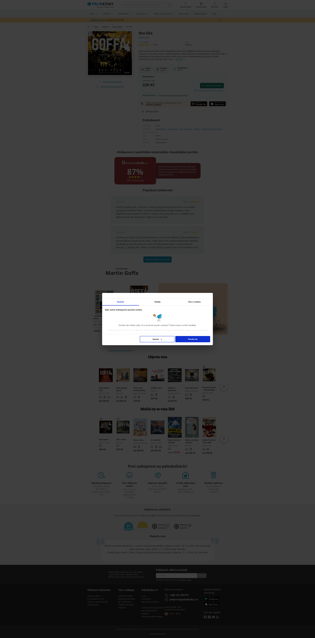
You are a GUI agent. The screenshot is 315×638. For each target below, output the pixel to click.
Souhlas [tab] (120, 302)
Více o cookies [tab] (194, 302)
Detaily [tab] (158, 302)
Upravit (156, 339)
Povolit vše (192, 339)
